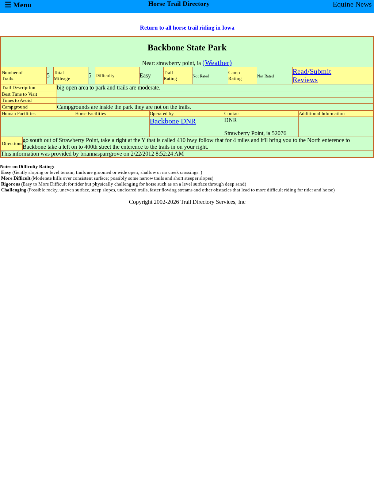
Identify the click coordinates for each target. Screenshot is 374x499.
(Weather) (217, 62)
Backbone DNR (173, 121)
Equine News (352, 4)
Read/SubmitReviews (312, 75)
